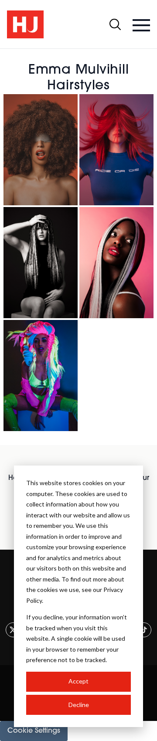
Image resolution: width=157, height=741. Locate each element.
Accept (78, 681)
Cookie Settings (33, 730)
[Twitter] (13, 629)
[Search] (115, 24)
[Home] (25, 24)
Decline (78, 704)
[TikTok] (144, 629)
